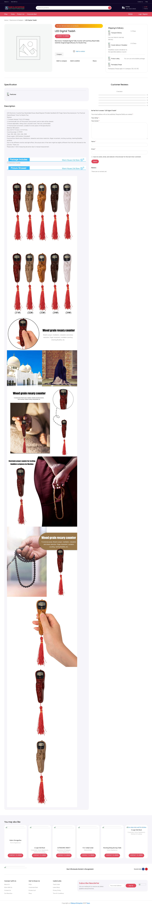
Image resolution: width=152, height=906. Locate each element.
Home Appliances (15, 843)
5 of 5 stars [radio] (107, 118)
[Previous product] (142, 20)
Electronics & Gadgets (16, 20)
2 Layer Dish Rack (39, 848)
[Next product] (147, 20)
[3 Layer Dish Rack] (136, 827)
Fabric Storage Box (15, 840)
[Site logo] (14, 7)
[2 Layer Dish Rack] (40, 836)
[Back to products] (144, 20)
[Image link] (15, 869)
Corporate (34, 850)
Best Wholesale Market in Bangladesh (80, 869)
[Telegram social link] (102, 61)
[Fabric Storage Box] (15, 832)
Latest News (56, 887)
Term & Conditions (58, 893)
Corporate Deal (33, 887)
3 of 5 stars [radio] (104, 118)
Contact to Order (62, 36)
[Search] (109, 7)
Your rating (95, 118)
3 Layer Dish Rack (136, 830)
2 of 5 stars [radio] (103, 118)
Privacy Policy (57, 890)
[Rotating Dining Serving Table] (112, 836)
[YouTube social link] (146, 869)
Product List (32, 890)
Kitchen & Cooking (39, 852)
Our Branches (8, 893)
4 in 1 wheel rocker (88, 848)
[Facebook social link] (98, 61)
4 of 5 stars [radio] (105, 118)
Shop (30, 893)
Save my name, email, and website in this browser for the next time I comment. (117, 157)
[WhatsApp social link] (100, 61)
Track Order (56, 884)
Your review (95, 121)
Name (93, 141)
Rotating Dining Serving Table (112, 848)
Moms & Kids (88, 850)
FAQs (30, 884)
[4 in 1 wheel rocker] (88, 836)
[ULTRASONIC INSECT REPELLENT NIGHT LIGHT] (64, 836)
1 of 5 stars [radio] (101, 118)
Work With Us (8, 887)
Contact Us (7, 890)
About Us (7, 884)
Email (93, 149)
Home (6, 20)
